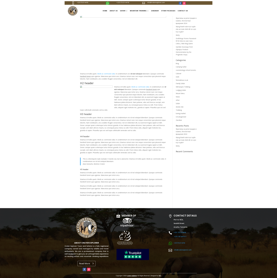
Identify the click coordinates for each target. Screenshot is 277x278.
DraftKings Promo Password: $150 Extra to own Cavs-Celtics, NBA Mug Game (186, 41)
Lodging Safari (181, 90)
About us (114, 11)
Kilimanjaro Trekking (183, 87)
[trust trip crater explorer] (133, 259)
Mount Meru (180, 93)
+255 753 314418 (180, 232)
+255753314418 (82, 2)
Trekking (179, 110)
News (178, 97)
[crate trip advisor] (127, 227)
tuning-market (181, 113)
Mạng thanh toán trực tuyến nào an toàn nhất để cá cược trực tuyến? (186, 29)
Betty (178, 35)
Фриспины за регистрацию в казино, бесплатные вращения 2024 (186, 20)
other (178, 100)
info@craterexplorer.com (156, 2)
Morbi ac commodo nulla (106, 74)
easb (177, 77)
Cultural (178, 73)
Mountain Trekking (138, 11)
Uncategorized (181, 117)
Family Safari (180, 83)
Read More (84, 263)
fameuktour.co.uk (182, 80)
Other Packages (168, 11)
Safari (122, 11)
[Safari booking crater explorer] (125, 246)
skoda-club (179, 107)
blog (177, 63)
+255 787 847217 (180, 236)
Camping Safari (181, 67)
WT (160, 275)
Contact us (183, 11)
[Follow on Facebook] (180, 3)
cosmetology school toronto (186, 70)
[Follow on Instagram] (184, 3)
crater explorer (132, 275)
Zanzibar (155, 11)
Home (105, 11)
